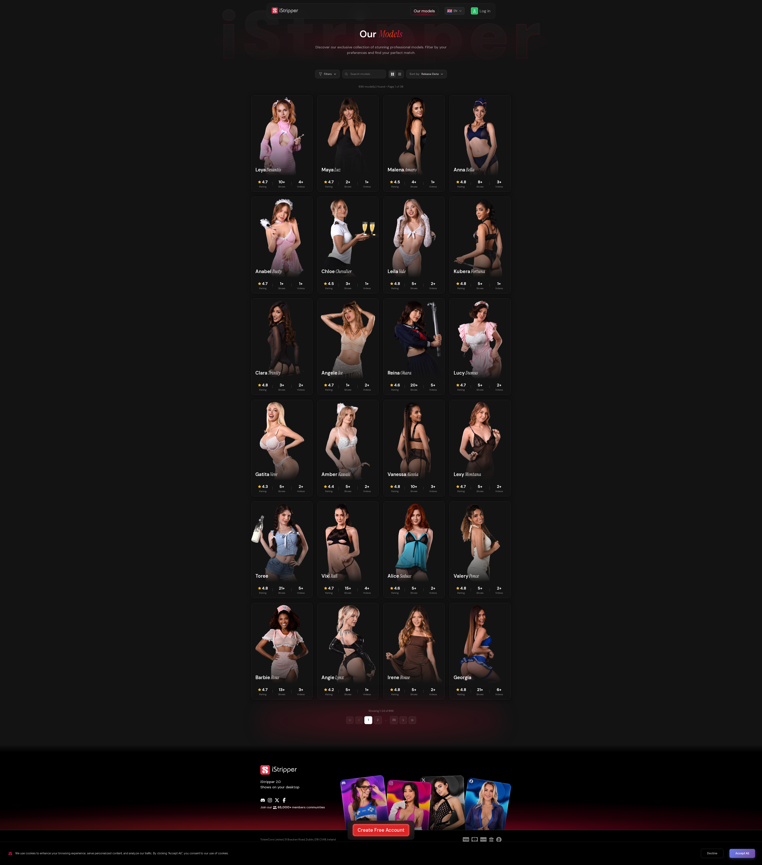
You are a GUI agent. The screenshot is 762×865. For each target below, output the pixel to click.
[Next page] (403, 720)
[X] (277, 800)
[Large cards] (392, 74)
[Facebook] (284, 800)
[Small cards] (399, 74)
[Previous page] (359, 720)
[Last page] (412, 720)
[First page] (350, 720)
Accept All (742, 853)
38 (394, 720)
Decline (712, 853)
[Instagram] (269, 800)
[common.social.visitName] (365, 810)
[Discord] (262, 800)
